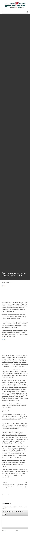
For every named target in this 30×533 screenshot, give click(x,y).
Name (3, 530)
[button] (3, 512)
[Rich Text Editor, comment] (15, 521)
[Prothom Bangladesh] (15, 5)
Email (17, 530)
